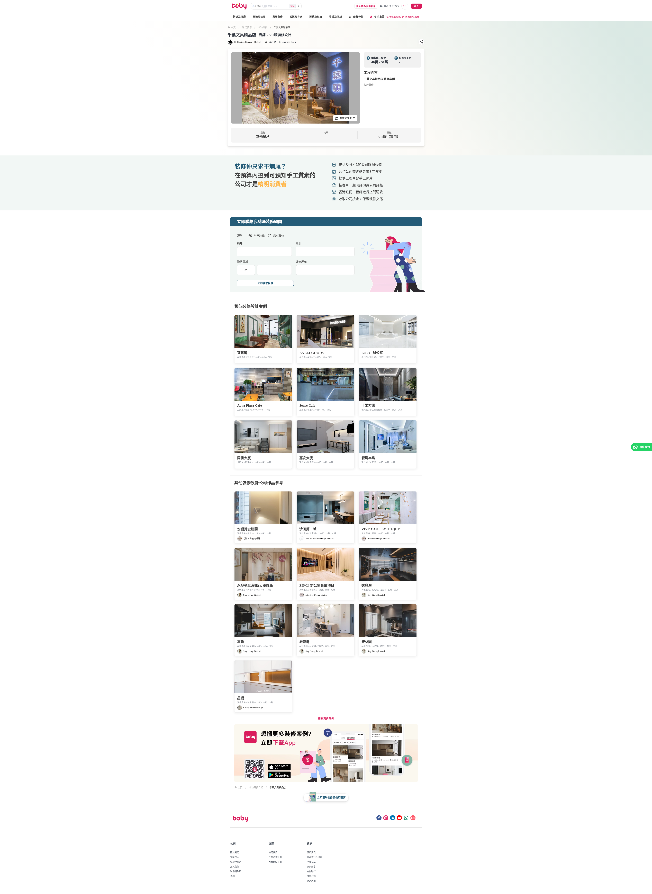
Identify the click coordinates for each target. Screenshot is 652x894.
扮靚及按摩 (239, 16)
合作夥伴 (311, 871)
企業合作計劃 (275, 857)
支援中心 (234, 857)
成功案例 (262, 27)
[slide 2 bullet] (294, 119)
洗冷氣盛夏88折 (395, 16)
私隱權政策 (235, 871)
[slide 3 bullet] (297, 119)
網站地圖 (311, 880)
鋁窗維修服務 (412, 16)
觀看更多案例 (326, 718)
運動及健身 (315, 16)
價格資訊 (311, 852)
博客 (232, 876)
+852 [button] (243, 270)
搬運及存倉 (296, 16)
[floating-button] (237, 88)
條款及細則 (235, 861)
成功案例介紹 (256, 787)
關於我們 (234, 852)
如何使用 (273, 852)
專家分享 (311, 866)
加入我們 (234, 866)
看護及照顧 (335, 16)
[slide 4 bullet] (299, 119)
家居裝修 (278, 16)
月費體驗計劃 (275, 861)
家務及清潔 (259, 16)
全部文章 (311, 861)
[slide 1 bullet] (292, 119)
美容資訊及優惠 (314, 857)
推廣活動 (311, 876)
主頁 (233, 27)
